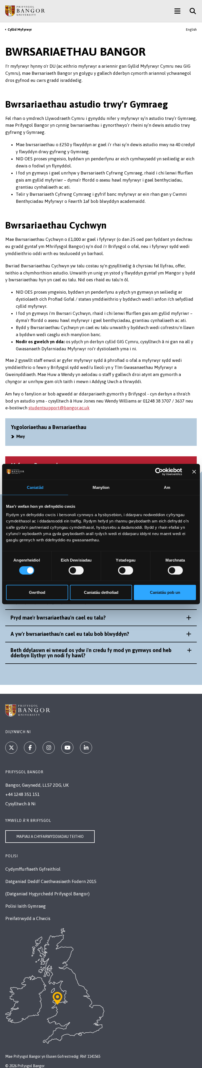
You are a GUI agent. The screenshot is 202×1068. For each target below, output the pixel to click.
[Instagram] (49, 748)
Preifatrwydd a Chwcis (27, 918)
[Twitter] (11, 748)
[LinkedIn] (86, 748)
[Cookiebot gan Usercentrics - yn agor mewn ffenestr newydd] (159, 472)
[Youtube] (67, 748)
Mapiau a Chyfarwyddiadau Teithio (50, 836)
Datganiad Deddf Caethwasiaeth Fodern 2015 (50, 881)
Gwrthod (37, 592)
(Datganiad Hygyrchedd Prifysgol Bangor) (47, 893)
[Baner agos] (194, 472)
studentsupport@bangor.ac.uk (58, 407)
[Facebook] (30, 748)
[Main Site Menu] (177, 11)
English (191, 29)
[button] (101, 618)
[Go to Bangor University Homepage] (25, 11)
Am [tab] (167, 487)
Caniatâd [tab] (35, 487)
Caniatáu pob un (165, 592)
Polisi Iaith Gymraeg (25, 906)
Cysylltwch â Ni (20, 803)
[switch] (76, 570)
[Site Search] (191, 11)
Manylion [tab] (101, 487)
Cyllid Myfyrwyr (20, 29)
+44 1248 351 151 (22, 794)
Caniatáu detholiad (101, 592)
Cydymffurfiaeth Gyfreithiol (32, 869)
